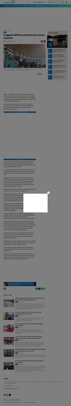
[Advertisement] (35, 203)
